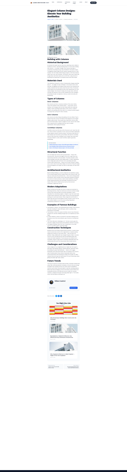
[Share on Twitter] (56, 296)
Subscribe (93, 2)
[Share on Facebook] (59, 296)
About (86, 2)
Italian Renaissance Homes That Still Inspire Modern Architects (63, 144)
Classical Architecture (68, 19)
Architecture (59, 2)
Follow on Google (112, 470)
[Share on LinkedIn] (61, 296)
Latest (80, 2)
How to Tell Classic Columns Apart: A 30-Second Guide (61, 147)
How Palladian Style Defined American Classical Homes (61, 146)
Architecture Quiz (67, 3)
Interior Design (74, 3)
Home (53, 2)
